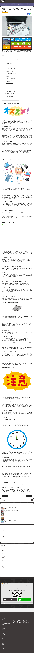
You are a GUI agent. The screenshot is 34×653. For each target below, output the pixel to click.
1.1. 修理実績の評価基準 (9, 63)
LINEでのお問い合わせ (25, 599)
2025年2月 (3, 533)
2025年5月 (3, 529)
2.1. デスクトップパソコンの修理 (10, 68)
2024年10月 (3, 539)
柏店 (2, 566)
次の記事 (29, 495)
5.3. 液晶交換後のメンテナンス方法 (10, 91)
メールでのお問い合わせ (10, 599)
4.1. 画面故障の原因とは (9, 81)
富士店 (2, 560)
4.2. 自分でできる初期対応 (9, 83)
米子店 (3, 619)
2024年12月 (3, 536)
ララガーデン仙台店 (4, 556)
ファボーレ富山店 (4, 553)
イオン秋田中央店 (4, 550)
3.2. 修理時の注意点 (8, 76)
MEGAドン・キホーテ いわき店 (5, 547)
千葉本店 (3, 557)
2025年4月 (3, 530)
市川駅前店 (3, 628)
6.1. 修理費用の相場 (8, 94)
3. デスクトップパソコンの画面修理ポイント (10, 73)
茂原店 (2, 570)
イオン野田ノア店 (4, 618)
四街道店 (3, 644)
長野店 (2, 573)
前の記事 (5, 495)
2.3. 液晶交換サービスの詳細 (9, 71)
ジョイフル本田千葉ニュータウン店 (6, 623)
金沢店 (3, 633)
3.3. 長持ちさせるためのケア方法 (10, 78)
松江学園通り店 (4, 639)
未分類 (2, 563)
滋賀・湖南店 (3, 567)
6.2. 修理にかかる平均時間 (9, 96)
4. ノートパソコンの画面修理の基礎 (9, 80)
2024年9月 (3, 540)
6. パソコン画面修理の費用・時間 (9, 93)
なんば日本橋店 (4, 624)
